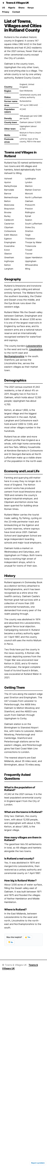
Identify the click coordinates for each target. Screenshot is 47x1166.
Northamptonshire (14, 356)
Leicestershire (34, 346)
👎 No (10, 942)
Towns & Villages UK (17, 3)
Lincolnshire (36, 349)
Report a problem (38, 1163)
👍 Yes (27, 937)
